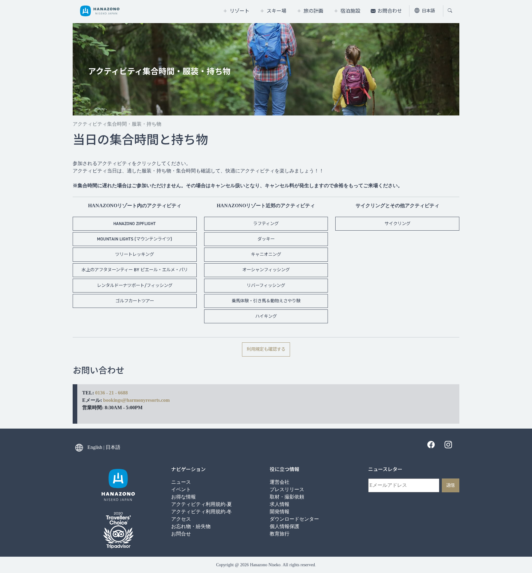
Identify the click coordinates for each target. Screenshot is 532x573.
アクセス (181, 519)
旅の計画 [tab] (313, 11)
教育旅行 (279, 533)
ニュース (181, 482)
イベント (181, 489)
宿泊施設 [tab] (350, 11)
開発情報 (279, 511)
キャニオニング (266, 254)
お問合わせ (389, 11)
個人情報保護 (284, 526)
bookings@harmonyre (126, 400)
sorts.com (160, 400)
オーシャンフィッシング (266, 270)
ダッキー (266, 239)
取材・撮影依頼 (287, 496)
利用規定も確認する (266, 349)
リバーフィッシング (266, 285)
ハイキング (266, 316)
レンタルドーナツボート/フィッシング (134, 285)
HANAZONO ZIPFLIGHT (134, 223)
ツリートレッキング (134, 254)
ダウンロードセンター (294, 519)
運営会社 (279, 482)
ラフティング (266, 223)
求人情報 (279, 504)
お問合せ (181, 533)
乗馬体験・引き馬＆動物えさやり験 (266, 301)
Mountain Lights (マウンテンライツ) (134, 239)
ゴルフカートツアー (134, 301)
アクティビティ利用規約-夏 (201, 504)
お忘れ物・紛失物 (191, 526)
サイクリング (397, 223)
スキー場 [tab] (276, 11)
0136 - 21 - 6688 (111, 392)
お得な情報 (183, 496)
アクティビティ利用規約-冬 (201, 511)
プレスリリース (287, 489)
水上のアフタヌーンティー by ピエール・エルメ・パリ (135, 270)
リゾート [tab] (239, 11)
